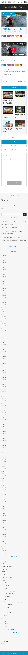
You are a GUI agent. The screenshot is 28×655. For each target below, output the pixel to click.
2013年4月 (3, 440)
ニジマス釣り (4, 599)
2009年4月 (3, 539)
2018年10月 (3, 286)
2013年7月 (3, 433)
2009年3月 (3, 541)
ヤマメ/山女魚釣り (5, 596)
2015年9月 (3, 372)
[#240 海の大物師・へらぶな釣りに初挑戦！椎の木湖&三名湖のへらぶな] (8, 123)
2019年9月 (3, 267)
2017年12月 (3, 309)
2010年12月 (3, 504)
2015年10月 (3, 370)
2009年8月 (3, 529)
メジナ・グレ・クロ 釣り (7, 593)
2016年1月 (3, 363)
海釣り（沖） (4, 561)
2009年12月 (3, 522)
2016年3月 (3, 358)
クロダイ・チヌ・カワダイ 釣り (8, 591)
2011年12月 (3, 478)
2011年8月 (3, 487)
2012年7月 (3, 461)
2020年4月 (3, 260)
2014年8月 (3, 403)
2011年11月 (3, 480)
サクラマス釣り (5, 607)
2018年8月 (3, 290)
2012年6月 (3, 464)
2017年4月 (3, 328)
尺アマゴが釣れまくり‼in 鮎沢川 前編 (9, 227)
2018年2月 (3, 304)
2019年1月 (3, 279)
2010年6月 (3, 518)
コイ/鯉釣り (4, 610)
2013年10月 (3, 426)
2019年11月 (3, 265)
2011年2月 (3, 501)
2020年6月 (3, 255)
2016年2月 (3, 361)
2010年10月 (3, 508)
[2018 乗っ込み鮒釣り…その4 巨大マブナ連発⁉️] (20, 109)
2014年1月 (3, 419)
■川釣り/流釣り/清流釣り (8, 13)
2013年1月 (3, 447)
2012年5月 (3, 466)
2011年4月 (3, 497)
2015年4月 (3, 384)
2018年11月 (3, 283)
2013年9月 (3, 429)
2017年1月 (3, 335)
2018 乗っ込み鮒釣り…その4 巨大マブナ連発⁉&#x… (20, 116)
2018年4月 (3, 300)
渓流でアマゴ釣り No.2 (19, 99)
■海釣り (3, 571)
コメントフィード (5, 641)
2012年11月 (3, 452)
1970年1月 (3, 553)
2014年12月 (3, 393)
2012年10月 (3, 454)
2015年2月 (3, 389)
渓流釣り (11, 31)
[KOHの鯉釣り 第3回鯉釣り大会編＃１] (8, 110)
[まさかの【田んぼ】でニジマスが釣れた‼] (20, 123)
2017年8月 (3, 318)
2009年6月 (3, 534)
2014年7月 (3, 405)
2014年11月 (3, 396)
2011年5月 (3, 494)
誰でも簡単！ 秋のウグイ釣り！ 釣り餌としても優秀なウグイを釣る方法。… (8, 102)
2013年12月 (3, 422)
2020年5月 (3, 258)
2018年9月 (3, 288)
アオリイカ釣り (5, 585)
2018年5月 (3, 297)
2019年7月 (3, 272)
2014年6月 (3, 407)
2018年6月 (3, 295)
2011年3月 (3, 499)
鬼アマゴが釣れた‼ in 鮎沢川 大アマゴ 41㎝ (10, 237)
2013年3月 (3, 443)
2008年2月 (3, 548)
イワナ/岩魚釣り (5, 588)
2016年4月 (3, 356)
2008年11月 (3, 546)
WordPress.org (4, 643)
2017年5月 (3, 325)
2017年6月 (3, 323)
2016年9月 (3, 344)
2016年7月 (3, 349)
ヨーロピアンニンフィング (7, 629)
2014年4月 (3, 412)
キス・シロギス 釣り (6, 612)
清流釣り (15, 31)
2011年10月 (3, 482)
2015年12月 (3, 365)
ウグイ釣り (4, 621)
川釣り (3, 563)
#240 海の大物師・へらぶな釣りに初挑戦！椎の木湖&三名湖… (8, 130)
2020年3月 (3, 262)
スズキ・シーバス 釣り (6, 604)
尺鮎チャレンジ (13, 74)
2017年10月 (3, 314)
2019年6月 (3, 274)
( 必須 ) (5, 155)
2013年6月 (3, 436)
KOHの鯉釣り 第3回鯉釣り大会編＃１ (8, 116)
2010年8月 (3, 513)
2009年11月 (3, 525)
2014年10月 (3, 398)
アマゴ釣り (4, 626)
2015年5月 (3, 382)
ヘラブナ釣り (4, 618)
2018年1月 (3, 307)
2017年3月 (3, 330)
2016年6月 (3, 351)
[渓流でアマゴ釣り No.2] (20, 94)
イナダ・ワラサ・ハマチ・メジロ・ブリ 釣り (12, 602)
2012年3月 (3, 471)
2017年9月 (3, 316)
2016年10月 (3, 342)
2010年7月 (3, 515)
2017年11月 (3, 311)
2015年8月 (3, 375)
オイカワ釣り (4, 623)
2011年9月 (3, 485)
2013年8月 (3, 431)
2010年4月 (3, 520)
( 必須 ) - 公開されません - (9, 159)
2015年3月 (3, 386)
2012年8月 (3, 459)
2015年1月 (3, 391)
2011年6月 (3, 492)
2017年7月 (3, 321)
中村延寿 (8, 74)
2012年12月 (3, 450)
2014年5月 (3, 410)
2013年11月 (3, 424)
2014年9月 (3, 400)
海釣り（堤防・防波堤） (7, 577)
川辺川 (4, 74)
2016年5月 (3, 354)
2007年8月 (3, 550)
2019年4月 (3, 276)
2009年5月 (3, 536)
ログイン (3, 636)
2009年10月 (3, 527)
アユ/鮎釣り (20, 31)
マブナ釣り (4, 615)
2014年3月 (3, 414)
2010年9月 (3, 511)
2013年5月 (3, 438)
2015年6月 (3, 379)
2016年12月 (3, 337)
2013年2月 (3, 445)
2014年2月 (3, 417)
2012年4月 (3, 468)
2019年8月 (3, 269)
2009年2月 (3, 543)
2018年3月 (3, 302)
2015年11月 (3, 368)
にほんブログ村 (4, 200)
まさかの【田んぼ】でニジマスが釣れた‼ (20, 129)
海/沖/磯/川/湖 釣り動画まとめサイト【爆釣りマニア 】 (14, 4)
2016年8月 (3, 347)
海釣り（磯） (4, 569)
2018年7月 (3, 293)
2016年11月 (3, 339)
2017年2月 (3, 333)
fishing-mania (9, 69)
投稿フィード (4, 639)
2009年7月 (3, 532)
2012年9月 (3, 457)
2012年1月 (3, 475)
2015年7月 (3, 377)
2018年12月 (3, 281)
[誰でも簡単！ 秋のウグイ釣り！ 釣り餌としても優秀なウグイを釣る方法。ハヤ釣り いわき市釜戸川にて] (8, 95)
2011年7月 (3, 489)
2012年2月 (3, 473)
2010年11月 (3, 506)
